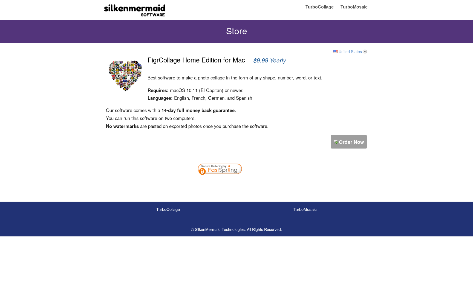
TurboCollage (319, 7)
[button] (261, 184)
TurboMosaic (354, 7)
